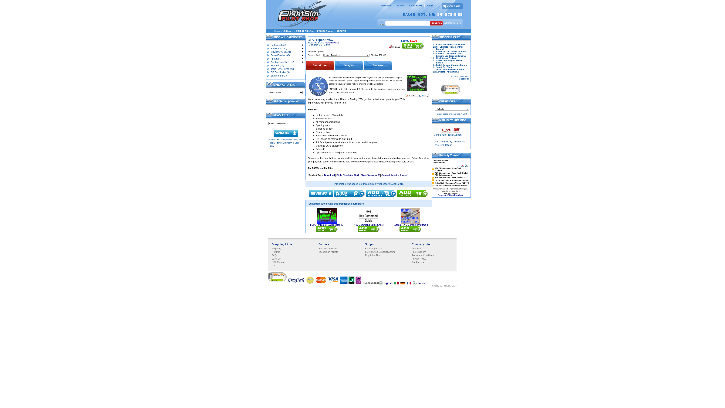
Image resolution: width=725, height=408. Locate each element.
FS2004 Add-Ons (305, 31)
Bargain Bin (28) (279, 75)
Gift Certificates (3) (280, 72)
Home (277, 31)
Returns (276, 252)
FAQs (274, 255)
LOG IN (401, 5)
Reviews (378, 65)
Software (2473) (279, 45)
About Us (416, 248)
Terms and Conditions (423, 255)
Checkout (464, 79)
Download (329, 175)
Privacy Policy (419, 258)
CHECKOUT (415, 5)
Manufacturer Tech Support (447, 135)
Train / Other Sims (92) (282, 69)
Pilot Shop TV (419, 252)
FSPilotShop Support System (380, 252)
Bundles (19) (277, 65)
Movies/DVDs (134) (281, 52)
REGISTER (387, 5)
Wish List (276, 258)
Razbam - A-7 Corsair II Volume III (410, 225)
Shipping (276, 248)
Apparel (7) (276, 58)
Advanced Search (452, 23)
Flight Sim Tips (372, 255)
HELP (430, 5)
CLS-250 (341, 31)
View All (293, 101)
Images (349, 65)
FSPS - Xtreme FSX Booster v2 (326, 225)
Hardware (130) (279, 48)
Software (288, 31)
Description (320, 65)
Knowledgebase (373, 248)
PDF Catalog (278, 262)
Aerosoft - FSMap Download (450, 195)
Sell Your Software (328, 248)
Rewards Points (332, 43)
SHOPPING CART (449, 37)
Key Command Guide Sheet (368, 225)
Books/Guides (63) (280, 55)
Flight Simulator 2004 (347, 175)
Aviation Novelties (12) (282, 62)
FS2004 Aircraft (325, 31)
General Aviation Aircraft (394, 175)
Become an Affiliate (328, 252)
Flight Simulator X (370, 175)
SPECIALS (279, 101)
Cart (274, 265)
